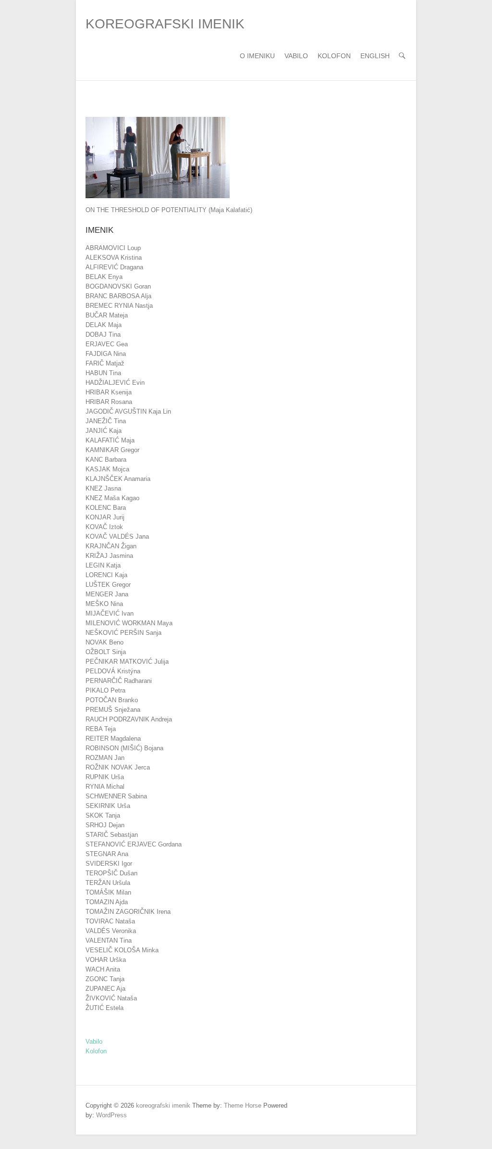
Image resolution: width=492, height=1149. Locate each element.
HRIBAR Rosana (109, 401)
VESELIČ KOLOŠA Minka (122, 950)
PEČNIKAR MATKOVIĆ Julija (127, 661)
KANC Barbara (106, 459)
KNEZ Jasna (103, 488)
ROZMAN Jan (105, 757)
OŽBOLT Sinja (106, 652)
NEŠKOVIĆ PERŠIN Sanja (123, 632)
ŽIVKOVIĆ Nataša (111, 998)
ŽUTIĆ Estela (104, 1007)
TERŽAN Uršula (108, 882)
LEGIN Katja (103, 565)
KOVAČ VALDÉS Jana (117, 536)
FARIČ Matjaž (105, 363)
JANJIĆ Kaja (104, 430)
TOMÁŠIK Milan (108, 892)
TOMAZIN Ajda (107, 902)
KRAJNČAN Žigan (111, 546)
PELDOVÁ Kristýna (113, 671)
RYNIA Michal (105, 786)
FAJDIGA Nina (106, 353)
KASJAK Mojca (107, 469)
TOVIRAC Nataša (110, 921)
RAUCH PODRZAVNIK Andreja (129, 719)
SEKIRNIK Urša (108, 805)
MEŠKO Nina (104, 603)
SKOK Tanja (103, 815)
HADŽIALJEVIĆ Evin (115, 382)
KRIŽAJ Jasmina (109, 555)
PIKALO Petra (105, 690)
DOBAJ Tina (103, 334)
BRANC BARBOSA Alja (118, 296)
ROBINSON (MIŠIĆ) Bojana (124, 748)
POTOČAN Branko (112, 700)
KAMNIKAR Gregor (112, 450)
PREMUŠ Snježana (113, 709)
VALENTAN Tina (109, 940)
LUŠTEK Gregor (108, 584)
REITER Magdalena (113, 738)
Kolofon (334, 56)
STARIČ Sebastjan (112, 834)
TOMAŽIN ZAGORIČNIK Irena (128, 911)
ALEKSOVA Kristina (114, 257)
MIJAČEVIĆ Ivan (110, 613)
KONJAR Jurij (105, 517)
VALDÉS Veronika (111, 930)
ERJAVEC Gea (107, 344)
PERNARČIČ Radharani (119, 680)
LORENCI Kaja (106, 575)
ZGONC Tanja (105, 979)
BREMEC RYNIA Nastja (119, 305)
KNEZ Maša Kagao (112, 498)
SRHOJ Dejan (105, 825)
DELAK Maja (104, 324)
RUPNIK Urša (105, 777)
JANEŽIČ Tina (106, 421)
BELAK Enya (104, 276)
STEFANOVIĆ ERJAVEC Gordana (134, 844)
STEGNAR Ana (107, 854)
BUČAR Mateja (107, 315)
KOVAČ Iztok (104, 526)
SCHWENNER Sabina (116, 796)
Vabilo (296, 56)
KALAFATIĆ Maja (110, 440)
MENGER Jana (107, 594)
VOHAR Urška (106, 959)
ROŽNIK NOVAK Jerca (118, 767)
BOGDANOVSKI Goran (118, 286)
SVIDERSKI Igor (109, 863)
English (375, 56)
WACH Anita (103, 969)
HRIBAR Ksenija (109, 392)
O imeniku (257, 56)
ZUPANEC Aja (105, 988)
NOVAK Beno (104, 642)
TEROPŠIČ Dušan (111, 873)
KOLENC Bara (106, 507)
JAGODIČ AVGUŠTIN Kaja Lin (128, 411)
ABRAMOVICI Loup (113, 248)
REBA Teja (101, 728)
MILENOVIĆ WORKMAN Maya (129, 623)
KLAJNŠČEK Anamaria (118, 478)
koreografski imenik (165, 23)
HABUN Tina (103, 373)
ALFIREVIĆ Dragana (114, 267)
